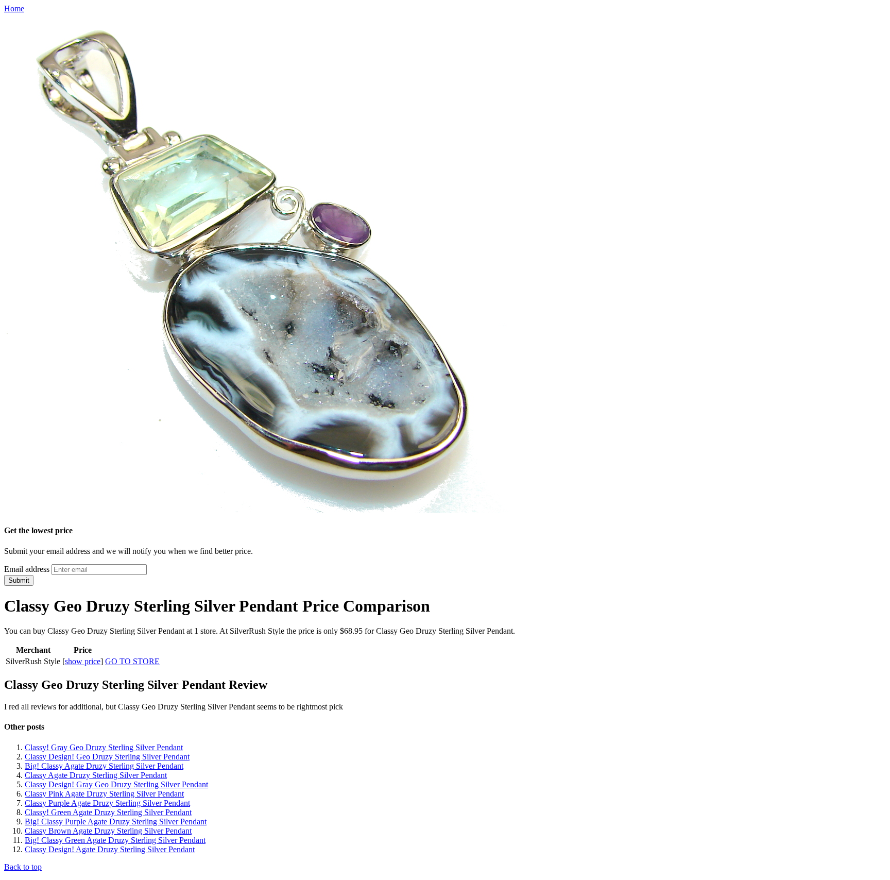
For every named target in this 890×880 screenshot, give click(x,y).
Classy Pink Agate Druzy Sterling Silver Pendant (104, 793)
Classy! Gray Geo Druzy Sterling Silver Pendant (104, 747)
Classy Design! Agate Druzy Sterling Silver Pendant (110, 849)
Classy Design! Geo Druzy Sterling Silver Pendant (107, 756)
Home (14, 8)
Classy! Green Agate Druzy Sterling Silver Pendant (108, 812)
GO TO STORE (132, 661)
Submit (18, 580)
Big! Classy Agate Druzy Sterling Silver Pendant (104, 765)
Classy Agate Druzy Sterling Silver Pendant (96, 775)
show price (82, 661)
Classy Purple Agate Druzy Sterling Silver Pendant (107, 803)
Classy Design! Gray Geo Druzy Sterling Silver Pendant (116, 784)
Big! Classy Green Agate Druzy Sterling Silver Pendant (115, 840)
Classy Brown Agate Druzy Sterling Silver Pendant (108, 830)
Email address (26, 569)
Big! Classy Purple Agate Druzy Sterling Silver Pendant (116, 821)
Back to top (23, 866)
